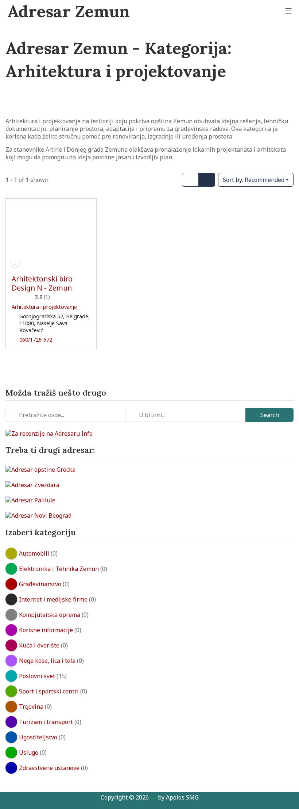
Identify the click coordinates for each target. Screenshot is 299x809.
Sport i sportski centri (49, 691)
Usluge (28, 752)
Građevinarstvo (40, 584)
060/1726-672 (35, 339)
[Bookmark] (15, 262)
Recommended (253, 180)
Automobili (34, 553)
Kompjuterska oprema (49, 615)
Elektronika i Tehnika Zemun (59, 569)
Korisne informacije (46, 630)
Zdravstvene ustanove (49, 768)
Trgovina (31, 707)
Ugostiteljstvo (38, 737)
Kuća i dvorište (39, 645)
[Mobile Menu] (288, 11)
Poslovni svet (37, 676)
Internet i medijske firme (53, 599)
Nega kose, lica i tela (47, 661)
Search (269, 415)
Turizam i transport (46, 722)
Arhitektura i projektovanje (44, 306)
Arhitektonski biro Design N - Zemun (42, 283)
